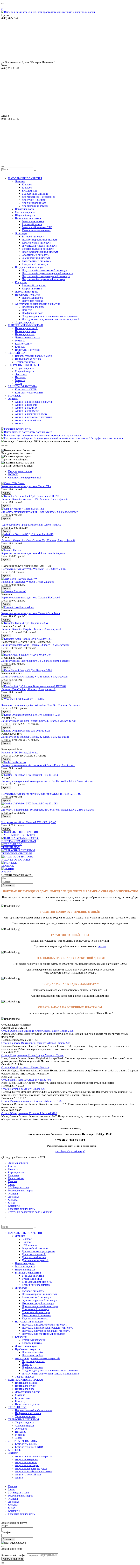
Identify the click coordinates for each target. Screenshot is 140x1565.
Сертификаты (16, 1172)
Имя (4, 1525)
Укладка (13, 1193)
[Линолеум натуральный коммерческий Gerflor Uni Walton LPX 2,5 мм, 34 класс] (29, 774)
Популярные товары (20, 471)
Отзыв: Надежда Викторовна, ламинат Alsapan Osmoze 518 (35, 1043)
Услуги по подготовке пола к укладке (30, 1211)
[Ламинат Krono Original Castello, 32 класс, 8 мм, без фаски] (25, 730)
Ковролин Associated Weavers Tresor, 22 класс (27, 581)
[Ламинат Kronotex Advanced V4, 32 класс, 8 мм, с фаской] (30, 496)
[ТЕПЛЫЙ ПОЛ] (11, 844)
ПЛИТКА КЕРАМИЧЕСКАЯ (18, 841)
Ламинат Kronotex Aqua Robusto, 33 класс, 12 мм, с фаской (35, 644)
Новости (13, 1169)
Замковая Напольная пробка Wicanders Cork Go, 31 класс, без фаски (40, 705)
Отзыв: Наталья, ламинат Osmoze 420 (23, 1088)
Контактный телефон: (14, 1555)
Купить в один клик (13, 1559)
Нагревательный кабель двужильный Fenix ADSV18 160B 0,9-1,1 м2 (41, 793)
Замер (11, 1184)
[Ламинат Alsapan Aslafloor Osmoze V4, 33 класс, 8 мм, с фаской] (27, 534)
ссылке (102, 946)
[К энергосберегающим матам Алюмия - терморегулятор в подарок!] (41, 435)
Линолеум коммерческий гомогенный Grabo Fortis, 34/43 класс (38, 765)
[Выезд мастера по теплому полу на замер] (26, 432)
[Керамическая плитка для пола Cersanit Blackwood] (13, 591)
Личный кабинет (18, 1163)
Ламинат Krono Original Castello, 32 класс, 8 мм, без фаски (35, 736)
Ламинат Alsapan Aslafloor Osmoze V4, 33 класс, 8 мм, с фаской (38, 540)
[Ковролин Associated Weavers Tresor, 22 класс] (19, 578)
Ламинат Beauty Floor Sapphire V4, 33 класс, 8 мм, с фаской (35, 660)
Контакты (14, 1205)
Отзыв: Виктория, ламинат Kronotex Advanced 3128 (31, 1101)
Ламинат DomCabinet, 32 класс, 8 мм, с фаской (28, 689)
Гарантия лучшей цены (21, 1208)
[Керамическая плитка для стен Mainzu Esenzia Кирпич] (11, 550)
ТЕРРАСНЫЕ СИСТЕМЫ (16, 853)
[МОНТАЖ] (9, 862)
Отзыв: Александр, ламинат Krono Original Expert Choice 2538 (37, 1030)
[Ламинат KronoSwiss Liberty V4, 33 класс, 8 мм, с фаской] (26, 670)
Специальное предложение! (24, 477)
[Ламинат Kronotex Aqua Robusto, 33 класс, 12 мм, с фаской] (27, 638)
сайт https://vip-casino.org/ (70, 1151)
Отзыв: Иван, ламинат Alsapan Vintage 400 (26, 1079)
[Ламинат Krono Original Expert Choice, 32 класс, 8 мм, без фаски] (30, 714)
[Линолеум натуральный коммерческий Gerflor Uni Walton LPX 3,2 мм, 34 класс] (29, 803)
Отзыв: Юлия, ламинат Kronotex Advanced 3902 (29, 1113)
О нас (11, 1202)
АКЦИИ (6, 871)
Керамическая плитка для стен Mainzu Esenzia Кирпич (33, 553)
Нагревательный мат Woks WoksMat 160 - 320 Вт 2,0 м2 (33, 568)
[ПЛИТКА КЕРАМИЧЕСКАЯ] (20, 838)
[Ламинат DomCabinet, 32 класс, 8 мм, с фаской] (33, 686)
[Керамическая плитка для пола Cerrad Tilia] (13, 483)
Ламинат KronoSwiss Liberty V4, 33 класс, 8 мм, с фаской (34, 676)
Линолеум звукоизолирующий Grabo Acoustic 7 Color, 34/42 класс (39, 511)
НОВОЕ (13, 474)
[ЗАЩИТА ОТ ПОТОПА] (17, 856)
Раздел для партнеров (20, 1190)
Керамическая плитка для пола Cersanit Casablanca (30, 613)
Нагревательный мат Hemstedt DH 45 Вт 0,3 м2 (28, 822)
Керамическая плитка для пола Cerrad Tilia (26, 486)
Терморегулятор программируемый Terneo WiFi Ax (31, 524)
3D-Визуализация (18, 1187)
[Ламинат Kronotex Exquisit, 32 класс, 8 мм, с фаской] (24, 623)
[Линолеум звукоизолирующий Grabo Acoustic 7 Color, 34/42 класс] (23, 508)
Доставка (13, 1196)
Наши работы (16, 1178)
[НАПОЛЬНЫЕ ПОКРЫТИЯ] (19, 832)
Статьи (12, 1166)
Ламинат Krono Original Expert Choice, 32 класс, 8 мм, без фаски (38, 720)
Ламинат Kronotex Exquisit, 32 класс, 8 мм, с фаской (31, 629)
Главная (12, 1181)
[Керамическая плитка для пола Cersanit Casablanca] (17, 607)
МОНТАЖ (7, 865)
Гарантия (13, 1175)
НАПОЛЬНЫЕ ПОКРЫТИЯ (18, 835)
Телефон (7, 1532)
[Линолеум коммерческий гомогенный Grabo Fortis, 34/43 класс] (13, 762)
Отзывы (13, 1199)
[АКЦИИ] (7, 868)
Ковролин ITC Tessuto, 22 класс (19, 752)
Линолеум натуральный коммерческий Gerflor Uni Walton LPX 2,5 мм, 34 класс (47, 781)
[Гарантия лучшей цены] (16, 428)
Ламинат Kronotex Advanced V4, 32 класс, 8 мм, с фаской (34, 499)
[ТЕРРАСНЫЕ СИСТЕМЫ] (18, 850)
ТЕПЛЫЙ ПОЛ (10, 847)
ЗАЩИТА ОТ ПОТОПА (15, 859)
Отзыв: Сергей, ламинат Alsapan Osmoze (25, 1067)
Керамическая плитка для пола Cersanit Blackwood (30, 597)
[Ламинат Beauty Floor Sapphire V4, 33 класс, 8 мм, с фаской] (26, 654)
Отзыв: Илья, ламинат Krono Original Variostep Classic (32, 1055)
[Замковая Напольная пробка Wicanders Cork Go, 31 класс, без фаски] (22, 699)
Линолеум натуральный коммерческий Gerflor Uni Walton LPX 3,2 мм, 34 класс (47, 809)
